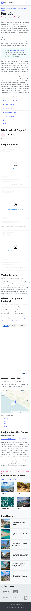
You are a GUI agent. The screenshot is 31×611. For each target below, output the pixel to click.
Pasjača (6, 325)
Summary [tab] (8, 438)
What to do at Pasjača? (11, 101)
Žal (19, 508)
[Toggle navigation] (28, 3)
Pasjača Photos (9, 105)
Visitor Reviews (9, 108)
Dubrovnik (22, 325)
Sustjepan (5, 508)
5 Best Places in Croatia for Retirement (19, 544)
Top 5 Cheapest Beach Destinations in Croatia (19, 576)
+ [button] (3, 392)
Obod (4, 494)
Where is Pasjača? (9, 116)
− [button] (3, 394)
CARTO (28, 412)
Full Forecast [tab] (22, 438)
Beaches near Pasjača (11, 124)
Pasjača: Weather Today (12, 120)
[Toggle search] (24, 2)
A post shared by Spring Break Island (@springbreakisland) (16, 184)
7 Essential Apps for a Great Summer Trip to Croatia (18, 565)
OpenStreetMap (18, 412)
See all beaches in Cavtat (8, 479)
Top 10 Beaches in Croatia (20, 534)
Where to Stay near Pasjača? (13, 112)
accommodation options (17, 51)
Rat (19, 494)
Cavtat (13, 325)
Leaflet (12, 412)
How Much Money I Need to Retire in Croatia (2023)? (20, 555)
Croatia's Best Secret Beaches (18, 523)
